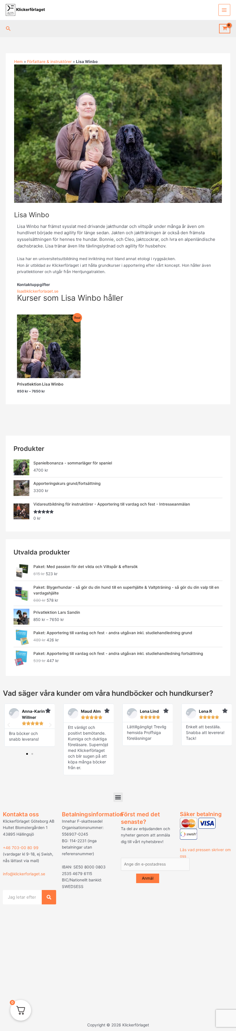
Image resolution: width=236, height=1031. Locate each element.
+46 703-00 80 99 (21, 847)
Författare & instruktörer (49, 61)
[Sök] (49, 897)
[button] (8, 28)
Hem (18, 61)
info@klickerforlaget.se (24, 874)
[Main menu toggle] (224, 10)
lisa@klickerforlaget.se (37, 291)
